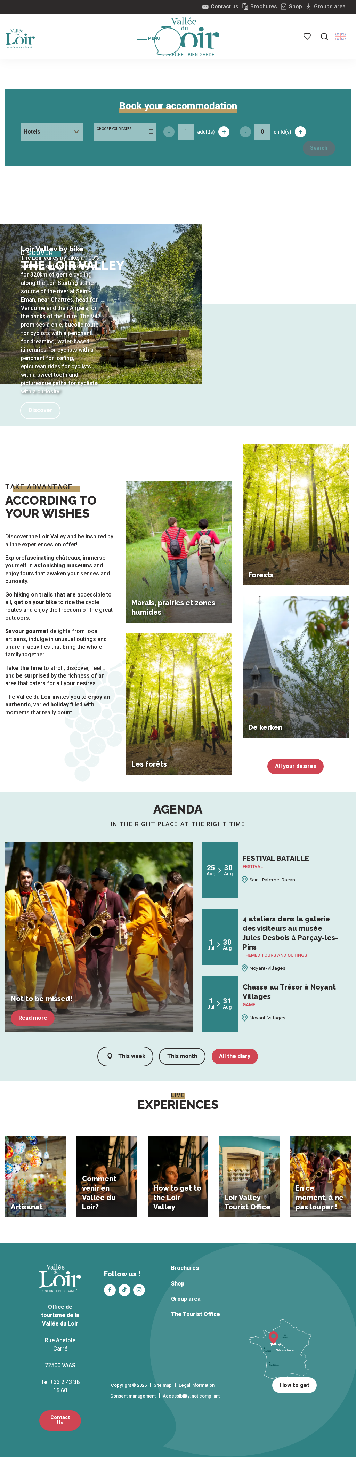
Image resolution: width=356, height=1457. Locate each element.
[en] (340, 36)
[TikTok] (124, 1290)
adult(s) (206, 132)
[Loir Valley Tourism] (190, 36)
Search (318, 148)
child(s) (282, 132)
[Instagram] (139, 1290)
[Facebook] (110, 1290)
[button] (324, 36)
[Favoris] (308, 36)
